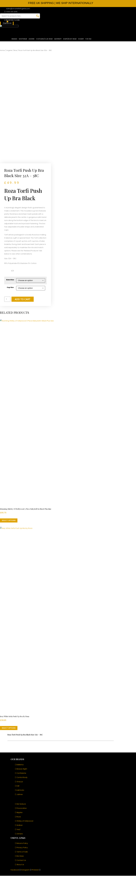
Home (2, 50)
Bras (15, 50)
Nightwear (23, 39)
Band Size (10, 279)
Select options (9, 520)
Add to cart (22, 299)
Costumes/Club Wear (44, 39)
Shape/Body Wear (69, 39)
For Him (88, 39)
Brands (14, 39)
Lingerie (31, 39)
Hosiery (81, 39)
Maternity (58, 39)
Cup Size (10, 287)
